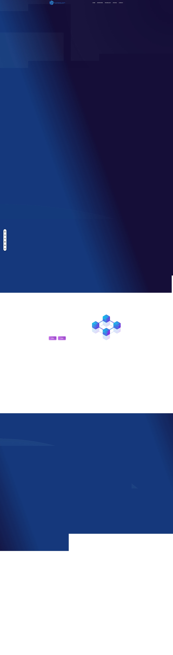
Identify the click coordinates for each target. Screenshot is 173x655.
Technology (108, 2)
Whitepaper (100, 2)
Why (52, 338)
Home (94, 2)
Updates (115, 2)
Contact (121, 2)
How (62, 338)
